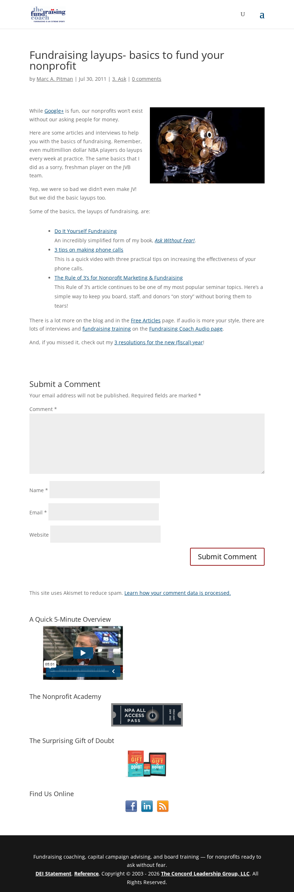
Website (39, 534)
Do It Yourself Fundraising (85, 231)
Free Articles (146, 320)
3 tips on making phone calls (88, 249)
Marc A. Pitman (55, 78)
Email (38, 512)
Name (38, 490)
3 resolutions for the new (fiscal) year (158, 342)
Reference (86, 873)
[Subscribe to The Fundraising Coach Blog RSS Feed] (163, 810)
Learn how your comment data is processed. (177, 592)
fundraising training (106, 328)
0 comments (146, 78)
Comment (43, 409)
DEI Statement (53, 873)
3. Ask (119, 78)
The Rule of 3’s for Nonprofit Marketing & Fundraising (118, 277)
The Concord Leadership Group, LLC (205, 873)
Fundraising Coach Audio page (186, 328)
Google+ (54, 110)
